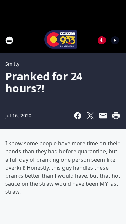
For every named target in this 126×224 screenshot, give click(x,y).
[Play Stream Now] (115, 40)
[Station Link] (60, 40)
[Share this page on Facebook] (77, 115)
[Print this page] (116, 115)
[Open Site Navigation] (9, 40)
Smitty (12, 64)
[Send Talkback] (102, 40)
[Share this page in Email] (103, 115)
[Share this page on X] (90, 115)
